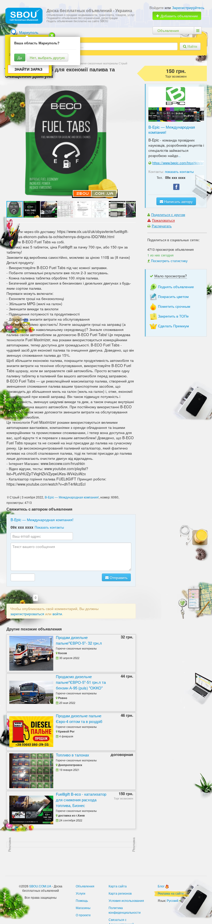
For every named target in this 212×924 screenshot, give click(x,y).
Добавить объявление (179, 15)
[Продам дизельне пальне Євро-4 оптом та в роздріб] (30, 731)
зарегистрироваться (27, 613)
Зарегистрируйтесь (188, 7)
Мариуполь (28, 32)
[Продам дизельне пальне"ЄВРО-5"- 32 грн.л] (30, 653)
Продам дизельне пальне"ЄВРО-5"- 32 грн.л (79, 640)
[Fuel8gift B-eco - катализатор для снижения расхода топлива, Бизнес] (30, 810)
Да (20, 57)
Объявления (168, 30)
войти (57, 613)
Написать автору (178, 201)
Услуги (80, 893)
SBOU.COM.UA (40, 886)
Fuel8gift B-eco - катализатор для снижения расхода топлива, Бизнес (81, 799)
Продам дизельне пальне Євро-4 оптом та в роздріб (79, 718)
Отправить (118, 577)
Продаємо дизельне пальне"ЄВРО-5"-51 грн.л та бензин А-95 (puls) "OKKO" (81, 682)
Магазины (83, 907)
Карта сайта (118, 886)
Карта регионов (120, 893)
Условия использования (126, 900)
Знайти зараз (28, 69)
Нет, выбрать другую (47, 57)
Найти (191, 46)
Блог (161, 886)
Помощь (82, 900)
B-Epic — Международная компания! (72, 497)
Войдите (156, 7)
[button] (32, 209)
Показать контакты (49, 527)
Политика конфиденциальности (125, 909)
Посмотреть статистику (169, 260)
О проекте (83, 915)
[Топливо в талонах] (30, 770)
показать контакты (179, 171)
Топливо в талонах (72, 754)
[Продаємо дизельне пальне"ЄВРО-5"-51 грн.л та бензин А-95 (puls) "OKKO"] (30, 692)
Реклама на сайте (171, 893)
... (179, 155)
